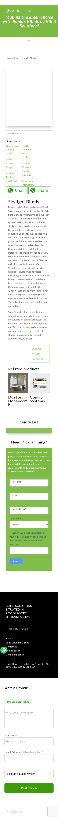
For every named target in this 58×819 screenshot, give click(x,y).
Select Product (17, 518)
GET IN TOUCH (19, 629)
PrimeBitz (40, 663)
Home (9, 58)
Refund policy (13, 650)
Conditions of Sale (15, 654)
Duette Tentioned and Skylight (12, 177)
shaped (27, 334)
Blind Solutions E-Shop (17, 642)
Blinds (16, 58)
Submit (16, 561)
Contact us (11, 646)
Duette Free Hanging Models (12, 149)
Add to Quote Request (37, 354)
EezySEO (30, 666)
